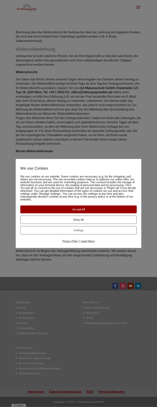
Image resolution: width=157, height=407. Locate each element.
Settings (79, 230)
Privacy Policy (70, 241)
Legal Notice (88, 241)
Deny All (78, 219)
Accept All (78, 209)
